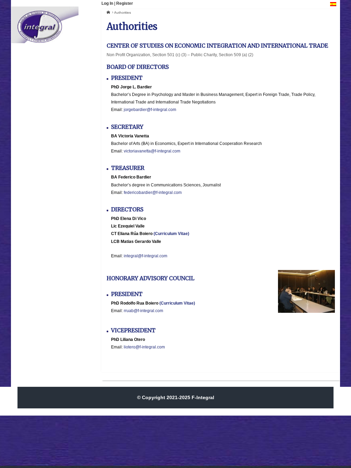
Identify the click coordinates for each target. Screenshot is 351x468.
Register (124, 3)
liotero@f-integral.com (144, 347)
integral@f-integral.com (145, 256)
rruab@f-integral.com (143, 310)
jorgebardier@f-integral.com (150, 109)
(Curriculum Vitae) (171, 233)
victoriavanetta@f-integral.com (152, 151)
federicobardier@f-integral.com (153, 192)
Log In (107, 3)
